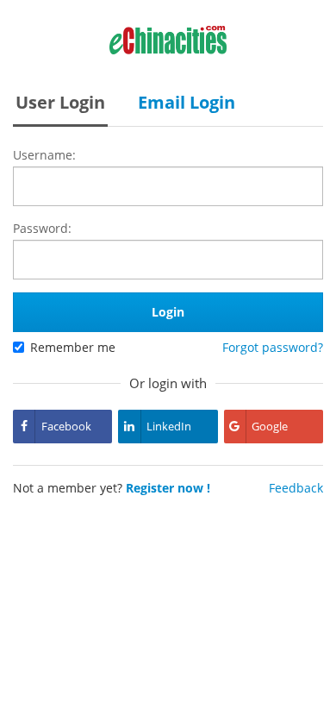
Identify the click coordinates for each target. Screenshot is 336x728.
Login (168, 312)
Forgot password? (272, 347)
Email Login (186, 102)
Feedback (296, 488)
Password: (42, 228)
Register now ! (168, 488)
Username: (44, 155)
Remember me (72, 347)
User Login (60, 102)
